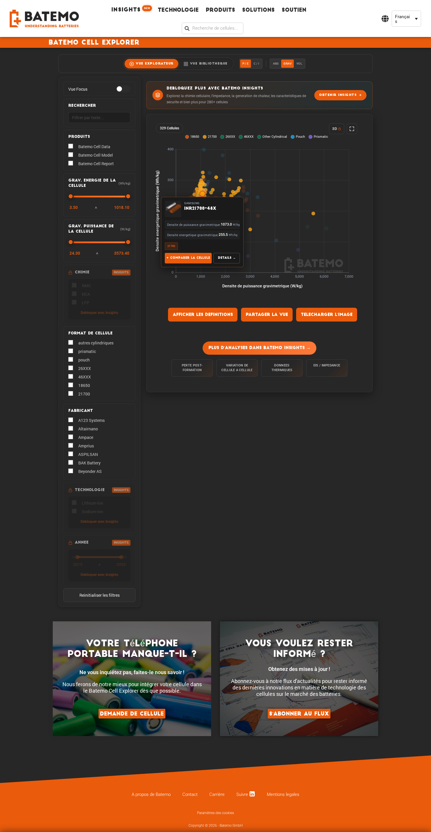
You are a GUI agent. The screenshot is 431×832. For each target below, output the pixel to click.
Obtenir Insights (338, 95)
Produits (220, 10)
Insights (131, 9)
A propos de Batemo (151, 794)
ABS (276, 63)
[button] (406, 19)
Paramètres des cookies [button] (215, 813)
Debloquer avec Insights (99, 313)
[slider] (71, 196)
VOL (299, 63)
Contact (190, 794)
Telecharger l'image (326, 315)
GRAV (287, 63)
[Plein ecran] (352, 129)
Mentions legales (283, 794)
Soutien (294, 10)
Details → (227, 258)
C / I (256, 63)
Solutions (258, 10)
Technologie (178, 10)
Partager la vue (267, 315)
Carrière (217, 794)
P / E (245, 63)
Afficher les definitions (203, 315)
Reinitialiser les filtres (99, 595)
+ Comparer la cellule (188, 258)
